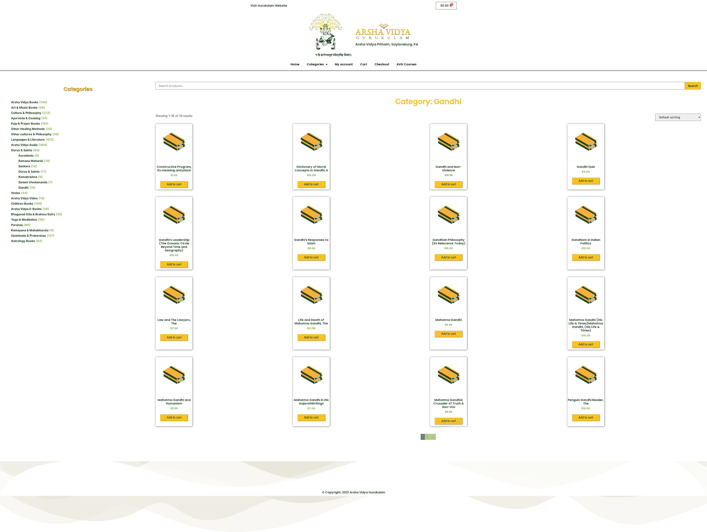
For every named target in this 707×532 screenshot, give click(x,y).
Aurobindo (26, 155)
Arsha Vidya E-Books (26, 209)
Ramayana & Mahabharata (29, 230)
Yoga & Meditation (24, 219)
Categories (315, 64)
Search (693, 86)
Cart (363, 64)
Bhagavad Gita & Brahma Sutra (33, 214)
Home (295, 64)
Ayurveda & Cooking (25, 118)
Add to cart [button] (174, 184)
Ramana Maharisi (30, 161)
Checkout (381, 64)
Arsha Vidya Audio (24, 145)
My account (344, 64)
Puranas (17, 225)
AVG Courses (406, 64)
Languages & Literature (28, 139)
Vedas (15, 193)
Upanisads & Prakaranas (28, 235)
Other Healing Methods (28, 129)
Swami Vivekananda (32, 182)
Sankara (24, 166)
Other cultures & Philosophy (31, 134)
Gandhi (23, 187)
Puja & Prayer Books (25, 123)
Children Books (22, 203)
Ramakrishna (27, 177)
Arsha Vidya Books (24, 102)
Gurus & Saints (21, 150)
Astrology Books (23, 241)
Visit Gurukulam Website (268, 5)
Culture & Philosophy (26, 113)
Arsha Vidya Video (24, 198)
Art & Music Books (24, 107)
